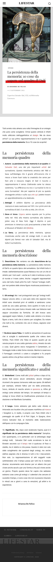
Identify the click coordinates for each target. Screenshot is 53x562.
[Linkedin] (32, 106)
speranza (36, 389)
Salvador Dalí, (11, 167)
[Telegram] (43, 106)
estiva (34, 343)
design (35, 135)
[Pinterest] (21, 106)
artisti (44, 167)
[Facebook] (9, 106)
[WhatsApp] (26, 106)
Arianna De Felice (18, 86)
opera (22, 214)
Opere (11, 68)
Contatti (39, 553)
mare (47, 409)
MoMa (30, 228)
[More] (49, 106)
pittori (31, 375)
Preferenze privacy (17, 553)
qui (36, 194)
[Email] (38, 106)
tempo (24, 444)
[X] (15, 106)
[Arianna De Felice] (11, 507)
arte (33, 194)
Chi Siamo (30, 553)
